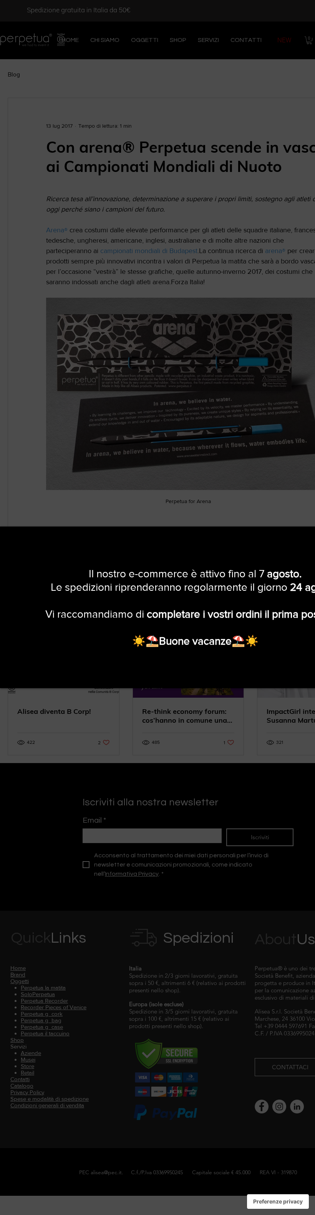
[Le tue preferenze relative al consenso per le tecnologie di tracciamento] (278, 1201)
